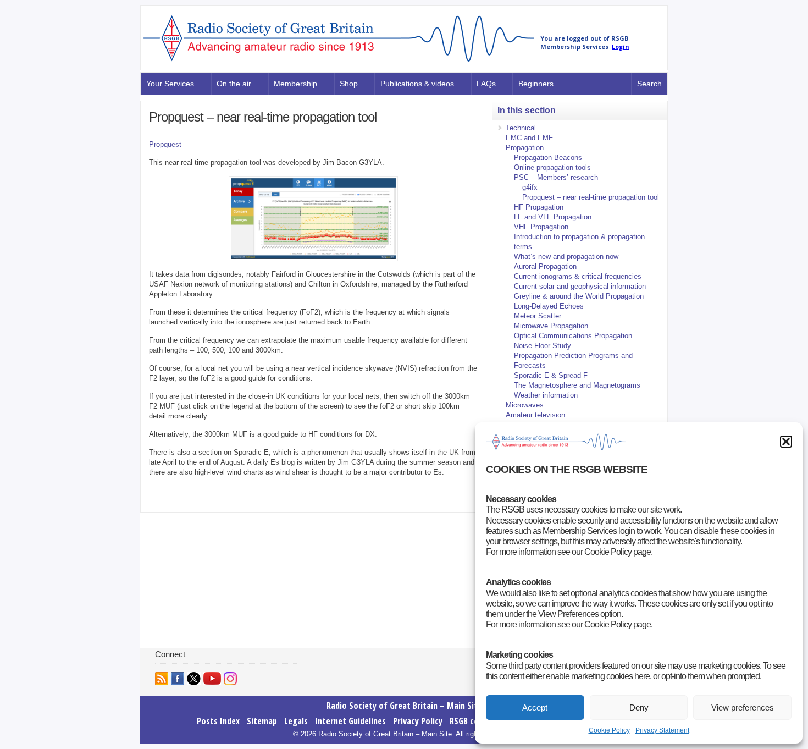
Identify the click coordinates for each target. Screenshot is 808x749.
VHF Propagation (541, 227)
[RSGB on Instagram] (230, 678)
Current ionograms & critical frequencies (577, 276)
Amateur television (535, 415)
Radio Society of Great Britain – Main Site (404, 706)
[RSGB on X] (194, 678)
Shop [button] (349, 83)
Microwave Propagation (551, 326)
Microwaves (525, 405)
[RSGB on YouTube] (212, 678)
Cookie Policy (609, 730)
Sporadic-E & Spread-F (551, 375)
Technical (521, 128)
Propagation (525, 148)
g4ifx (530, 187)
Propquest (165, 144)
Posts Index (218, 721)
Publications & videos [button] (417, 83)
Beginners (536, 83)
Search (649, 83)
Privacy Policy (417, 721)
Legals (296, 721)
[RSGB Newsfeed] (161, 678)
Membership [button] (295, 83)
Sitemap (262, 721)
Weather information (546, 395)
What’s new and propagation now (566, 256)
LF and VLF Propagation (552, 217)
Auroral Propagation (545, 266)
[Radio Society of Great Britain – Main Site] (338, 62)
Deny (639, 707)
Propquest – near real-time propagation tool (590, 197)
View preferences (742, 707)
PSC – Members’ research (556, 177)
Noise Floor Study (542, 346)
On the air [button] (234, 83)
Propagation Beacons (548, 157)
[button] (786, 441)
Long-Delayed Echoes (549, 306)
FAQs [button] (486, 83)
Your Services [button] (170, 83)
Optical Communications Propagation (573, 336)
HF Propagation (538, 207)
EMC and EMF (529, 138)
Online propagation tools (552, 167)
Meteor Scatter (537, 316)
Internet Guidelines (350, 721)
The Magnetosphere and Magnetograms (577, 385)
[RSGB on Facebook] (177, 678)
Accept (534, 707)
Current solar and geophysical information (580, 286)
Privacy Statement (662, 730)
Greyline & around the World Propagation (579, 296)
